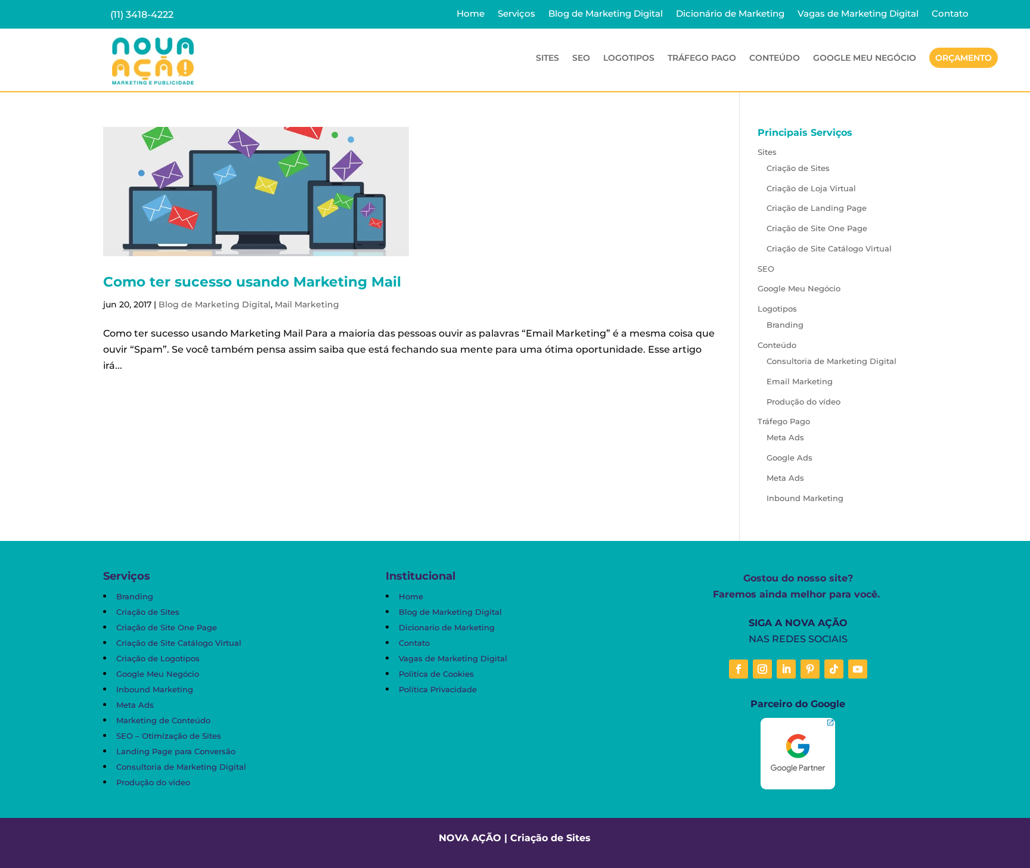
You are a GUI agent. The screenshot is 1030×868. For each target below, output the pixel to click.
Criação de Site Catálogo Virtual (829, 248)
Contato (950, 14)
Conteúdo (777, 345)
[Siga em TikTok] (833, 669)
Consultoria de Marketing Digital (831, 361)
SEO (581, 58)
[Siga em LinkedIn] (786, 669)
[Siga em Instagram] (762, 669)
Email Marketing (800, 381)
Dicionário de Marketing (730, 14)
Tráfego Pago (784, 421)
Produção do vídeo (803, 401)
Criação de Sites (798, 168)
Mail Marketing (307, 304)
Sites (767, 152)
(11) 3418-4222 (141, 14)
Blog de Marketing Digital (605, 14)
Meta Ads (785, 437)
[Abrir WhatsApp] (30, 838)
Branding (785, 324)
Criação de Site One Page (817, 228)
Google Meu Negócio (864, 58)
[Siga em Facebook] (738, 669)
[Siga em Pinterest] (810, 669)
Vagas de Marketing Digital (858, 14)
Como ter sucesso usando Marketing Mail (252, 281)
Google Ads (789, 457)
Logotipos (777, 308)
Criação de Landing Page (817, 208)
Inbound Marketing (805, 498)
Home (471, 14)
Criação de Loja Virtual (811, 188)
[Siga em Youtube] (857, 669)
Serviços (516, 14)
